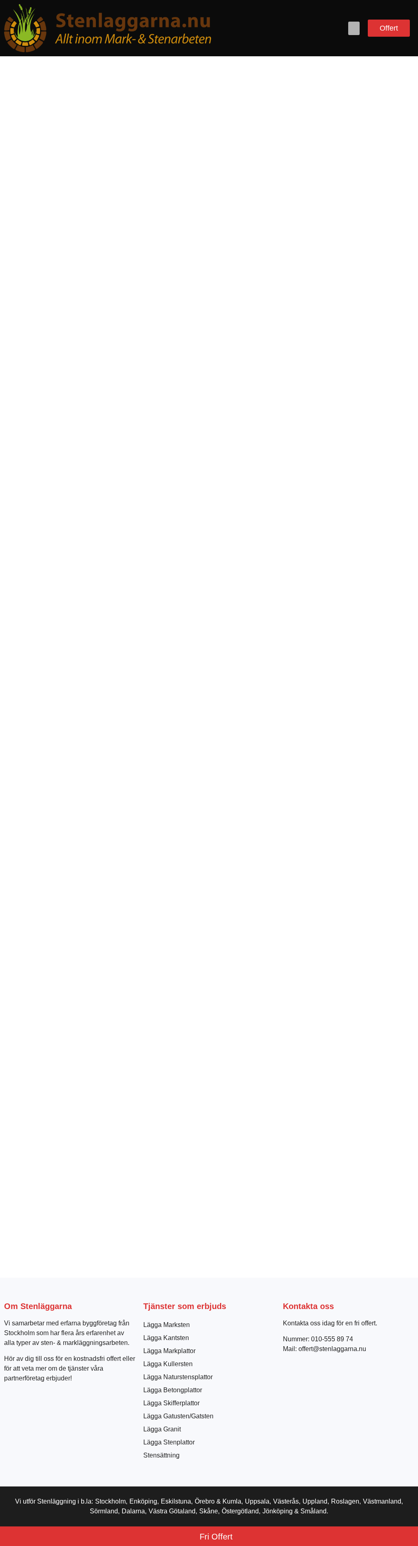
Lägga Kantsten (166, 1337)
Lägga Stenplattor (169, 1442)
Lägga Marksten (166, 1324)
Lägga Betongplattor (172, 1390)
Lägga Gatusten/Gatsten (178, 1416)
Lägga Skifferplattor (171, 1403)
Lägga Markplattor (169, 1350)
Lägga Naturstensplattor (178, 1376)
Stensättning (161, 1455)
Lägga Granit (162, 1429)
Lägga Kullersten (168, 1363)
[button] (354, 28)
